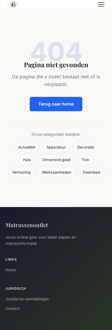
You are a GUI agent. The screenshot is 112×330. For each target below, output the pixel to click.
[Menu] (101, 4)
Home (10, 269)
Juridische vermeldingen (27, 299)
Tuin (85, 160)
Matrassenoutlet (26, 225)
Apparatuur (56, 147)
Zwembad (91, 172)
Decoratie (85, 147)
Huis (27, 160)
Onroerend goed (56, 160)
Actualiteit (26, 147)
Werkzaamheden (56, 172)
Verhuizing (21, 172)
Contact (12, 308)
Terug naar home (56, 104)
